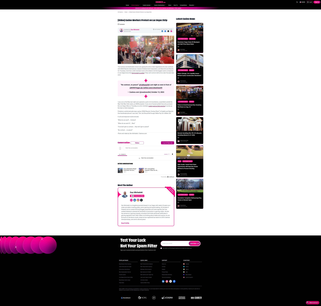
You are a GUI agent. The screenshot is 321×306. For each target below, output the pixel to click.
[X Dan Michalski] (141, 200)
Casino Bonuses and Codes (125, 266)
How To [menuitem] (176, 5)
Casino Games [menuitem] (146, 5)
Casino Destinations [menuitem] (159, 5)
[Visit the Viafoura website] (170, 177)
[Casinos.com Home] (161, 2)
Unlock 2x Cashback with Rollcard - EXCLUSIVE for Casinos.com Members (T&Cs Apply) (150, 8)
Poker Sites (121, 282)
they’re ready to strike (138, 73)
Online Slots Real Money (124, 269)
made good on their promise (157, 106)
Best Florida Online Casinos (146, 264)
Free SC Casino (122, 274)
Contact (163, 266)
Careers (163, 269)
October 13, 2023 (157, 92)
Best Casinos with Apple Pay (146, 274)
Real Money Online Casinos (125, 264)
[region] (146, 159)
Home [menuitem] (127, 5)
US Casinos (120, 12)
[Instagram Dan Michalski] (138, 200)
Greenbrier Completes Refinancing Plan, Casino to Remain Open (190, 199)
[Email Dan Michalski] (131, 200)
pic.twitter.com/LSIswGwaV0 (151, 88)
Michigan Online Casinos (145, 269)
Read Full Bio (125, 223)
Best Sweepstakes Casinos (125, 272)
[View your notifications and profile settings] (172, 154)
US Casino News (144, 280)
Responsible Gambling (167, 274)
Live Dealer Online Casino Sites (126, 277)
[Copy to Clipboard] (171, 31)
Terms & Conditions (166, 277)
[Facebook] (165, 31)
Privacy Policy (165, 272)
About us (164, 264)
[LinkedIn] (162, 31)
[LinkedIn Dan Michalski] (134, 200)
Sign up (169, 143)
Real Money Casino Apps (124, 280)
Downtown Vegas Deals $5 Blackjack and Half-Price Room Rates (189, 43)
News (126, 12)
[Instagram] (167, 281)
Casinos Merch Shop (145, 282)
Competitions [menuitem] (183, 5)
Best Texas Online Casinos (146, 266)
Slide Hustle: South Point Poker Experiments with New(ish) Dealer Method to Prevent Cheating (188, 166)
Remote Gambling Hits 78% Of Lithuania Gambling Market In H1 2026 (190, 134)
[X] (170, 281)
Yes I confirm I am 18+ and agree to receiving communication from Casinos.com (177, 248)
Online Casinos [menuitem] (135, 5)
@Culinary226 (144, 85)
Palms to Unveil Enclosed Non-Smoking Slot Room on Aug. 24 (189, 106)
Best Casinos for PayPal (145, 272)
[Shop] (297, 2)
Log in (165, 143)
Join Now (193, 243)
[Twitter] (168, 31)
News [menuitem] (169, 5)
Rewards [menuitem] (191, 5)
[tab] (122, 154)
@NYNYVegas (135, 88)
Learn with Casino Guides (146, 277)
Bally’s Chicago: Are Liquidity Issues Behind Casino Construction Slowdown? (189, 74)
